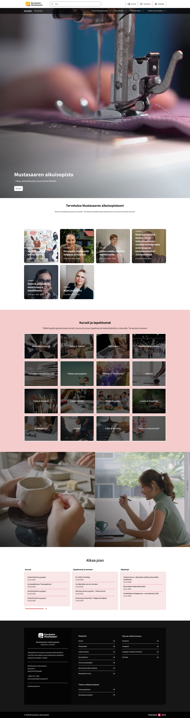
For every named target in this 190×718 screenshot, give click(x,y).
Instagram (125, 646)
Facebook (125, 641)
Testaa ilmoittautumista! (34, 608)
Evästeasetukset (34, 686)
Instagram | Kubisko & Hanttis (132, 652)
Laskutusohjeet (83, 652)
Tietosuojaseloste (84, 689)
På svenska (38, 11)
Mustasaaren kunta (84, 674)
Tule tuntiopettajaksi (85, 663)
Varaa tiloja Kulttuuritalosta (87, 668)
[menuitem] (101, 11)
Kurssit (18, 188)
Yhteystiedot (82, 646)
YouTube (125, 657)
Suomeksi (28, 11)
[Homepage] (34, 4)
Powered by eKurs (157, 715)
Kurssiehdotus (83, 657)
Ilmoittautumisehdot (85, 695)
